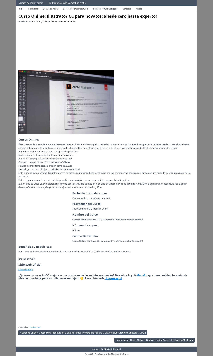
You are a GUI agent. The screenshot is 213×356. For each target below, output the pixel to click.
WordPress (99, 354)
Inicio (21, 8)
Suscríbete (33, 8)
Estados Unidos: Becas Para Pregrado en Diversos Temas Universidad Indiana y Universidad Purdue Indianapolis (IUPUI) (83, 332)
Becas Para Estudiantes (63, 21)
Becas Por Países (50, 8)
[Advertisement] (106, 47)
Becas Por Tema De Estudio (75, 8)
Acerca (139, 8)
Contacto (126, 8)
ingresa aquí (113, 278)
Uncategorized (35, 327)
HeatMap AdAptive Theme (117, 354)
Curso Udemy (25, 269)
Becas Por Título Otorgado (105, 8)
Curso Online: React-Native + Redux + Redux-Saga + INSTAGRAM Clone (154, 340)
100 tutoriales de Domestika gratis (67, 2)
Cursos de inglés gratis (31, 2)
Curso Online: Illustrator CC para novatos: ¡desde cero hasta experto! (87, 16)
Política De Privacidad (111, 349)
